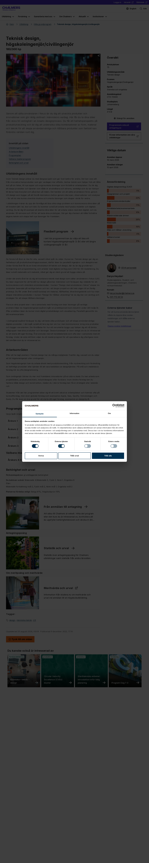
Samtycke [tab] (40, 414)
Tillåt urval (74, 456)
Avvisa (41, 456)
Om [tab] (109, 413)
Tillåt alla (108, 456)
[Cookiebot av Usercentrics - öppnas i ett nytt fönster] (114, 405)
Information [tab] (74, 413)
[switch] (61, 446)
